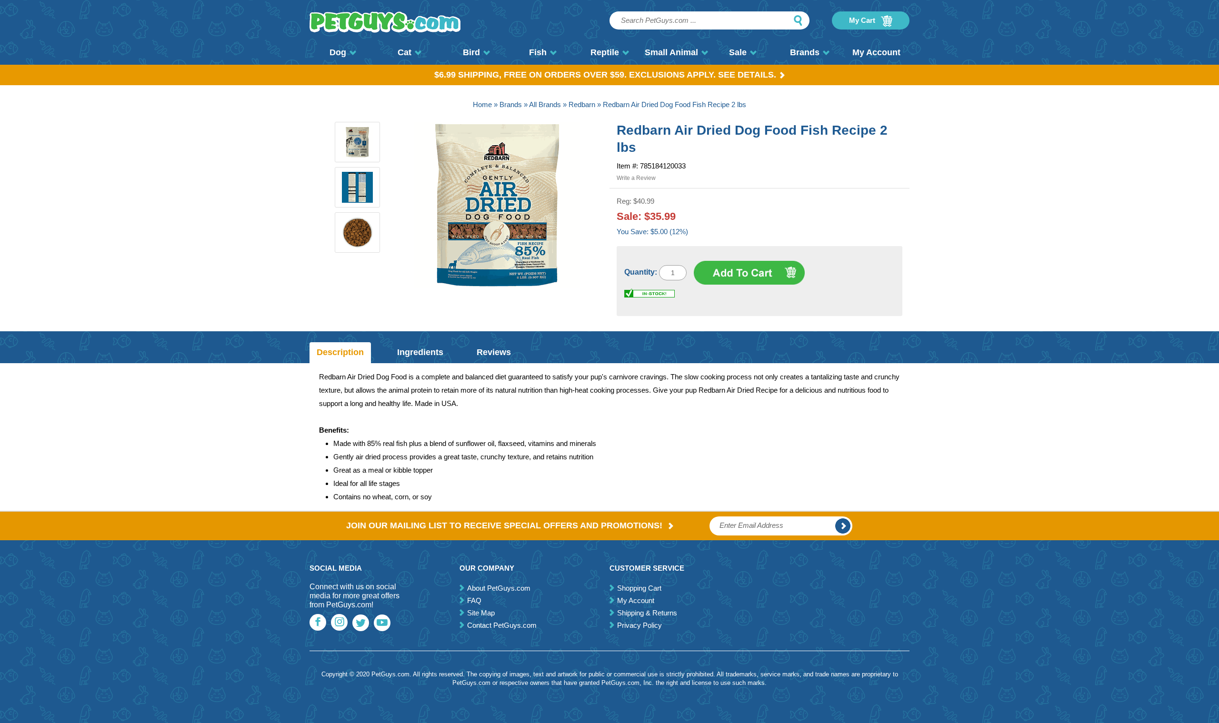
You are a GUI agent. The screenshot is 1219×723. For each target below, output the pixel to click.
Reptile (604, 52)
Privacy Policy (639, 625)
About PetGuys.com (498, 588)
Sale (738, 52)
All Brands (545, 104)
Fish (538, 52)
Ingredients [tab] (420, 352)
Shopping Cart (639, 588)
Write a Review (636, 178)
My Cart (863, 20)
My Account (876, 52)
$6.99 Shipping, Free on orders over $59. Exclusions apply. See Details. (605, 74)
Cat (404, 52)
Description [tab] (340, 352)
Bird (471, 52)
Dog (338, 52)
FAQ (474, 600)
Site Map (481, 613)
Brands (804, 52)
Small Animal (671, 52)
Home (482, 104)
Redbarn (582, 104)
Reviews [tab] (494, 352)
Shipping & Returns (647, 613)
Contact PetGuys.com (502, 625)
